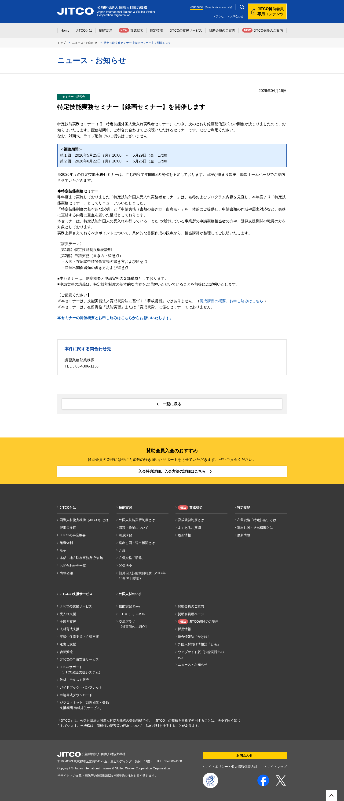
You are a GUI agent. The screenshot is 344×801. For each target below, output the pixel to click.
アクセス (221, 16)
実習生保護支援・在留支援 (79, 637)
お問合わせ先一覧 (73, 565)
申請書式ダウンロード (76, 695)
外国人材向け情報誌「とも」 (199, 644)
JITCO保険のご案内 (199, 621)
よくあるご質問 (189, 527)
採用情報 (184, 629)
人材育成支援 (69, 629)
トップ (61, 42)
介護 (122, 550)
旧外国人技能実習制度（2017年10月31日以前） (142, 575)
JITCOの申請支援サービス (79, 659)
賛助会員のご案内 (191, 606)
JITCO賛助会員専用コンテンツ (270, 11)
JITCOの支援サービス (76, 606)
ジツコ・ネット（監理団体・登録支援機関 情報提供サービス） (84, 705)
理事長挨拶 (68, 527)
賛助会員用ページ (191, 614)
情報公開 (66, 573)
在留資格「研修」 (132, 558)
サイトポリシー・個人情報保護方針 (231, 766)
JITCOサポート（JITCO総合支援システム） (81, 669)
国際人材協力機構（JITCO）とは (84, 520)
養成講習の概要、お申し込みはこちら (231, 301)
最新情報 (184, 535)
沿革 (63, 550)
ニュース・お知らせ (84, 42)
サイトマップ (277, 766)
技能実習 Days (129, 606)
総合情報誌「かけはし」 (196, 637)
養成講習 (125, 535)
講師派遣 (66, 652)
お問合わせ (236, 16)
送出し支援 (68, 644)
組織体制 (66, 543)
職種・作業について (133, 527)
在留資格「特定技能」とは (256, 520)
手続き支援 (68, 621)
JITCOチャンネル (132, 614)
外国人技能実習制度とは (137, 520)
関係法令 (125, 565)
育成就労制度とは (191, 520)
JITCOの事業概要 (73, 535)
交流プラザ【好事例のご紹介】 (133, 624)
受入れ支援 (68, 614)
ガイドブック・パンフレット (81, 687)
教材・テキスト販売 (74, 680)
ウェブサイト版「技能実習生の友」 (201, 654)
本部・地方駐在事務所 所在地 (81, 558)
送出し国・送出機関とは (137, 543)
